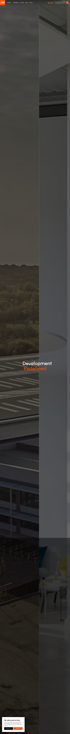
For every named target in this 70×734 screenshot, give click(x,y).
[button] (67, 2)
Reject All (8, 728)
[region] (13, 724)
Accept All (18, 728)
